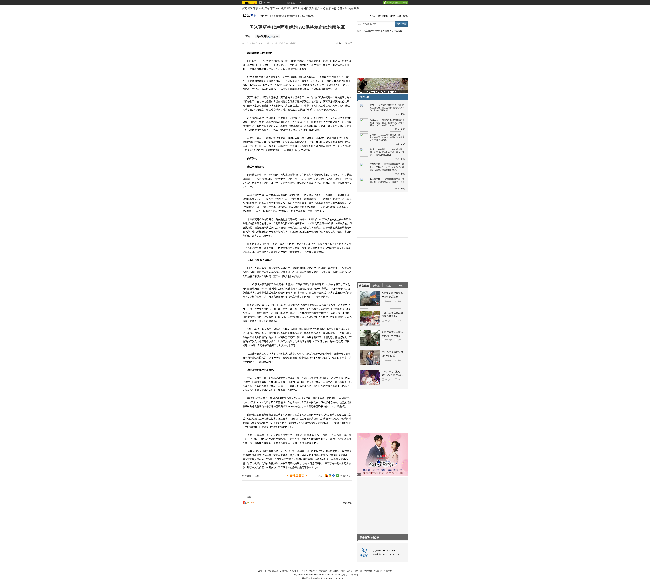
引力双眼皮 (397, 30)
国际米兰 (310, 16)
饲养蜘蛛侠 (377, 30)
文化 (261, 8)
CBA (379, 16)
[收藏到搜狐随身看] (337, 475)
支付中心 (284, 571)
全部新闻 (378, 571)
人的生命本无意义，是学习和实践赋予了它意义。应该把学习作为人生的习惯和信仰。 (387, 137)
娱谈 (289, 8)
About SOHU (347, 571)
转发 (397, 114)
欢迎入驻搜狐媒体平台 (397, 2)
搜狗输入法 (273, 571)
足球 (399, 16)
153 (399, 301)
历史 (266, 8)
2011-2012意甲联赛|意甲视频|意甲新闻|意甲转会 (281, 16)
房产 (317, 8)
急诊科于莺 (375, 179)
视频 (283, 8)
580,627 (388, 340)
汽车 (311, 8)
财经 (294, 8)
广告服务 (303, 571)
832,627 (388, 301)
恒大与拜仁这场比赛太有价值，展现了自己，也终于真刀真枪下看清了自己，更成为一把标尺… (387, 123)
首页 (244, 8)
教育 (334, 8)
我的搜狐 (291, 3)
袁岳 (372, 105)
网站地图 (368, 571)
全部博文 (388, 571)
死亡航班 (368, 30)
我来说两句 (267, 36)
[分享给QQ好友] (330, 475)
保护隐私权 (334, 571)
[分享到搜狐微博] (326, 475)
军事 (255, 8)
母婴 (339, 8)
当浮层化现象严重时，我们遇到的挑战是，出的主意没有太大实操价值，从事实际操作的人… (387, 108)
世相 (300, 8)
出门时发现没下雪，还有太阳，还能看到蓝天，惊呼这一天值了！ (387, 182)
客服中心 (313, 571)
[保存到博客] (345, 476)
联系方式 (323, 571)
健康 (328, 8)
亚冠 (392, 16)
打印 (341, 43)
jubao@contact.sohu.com (336, 578)
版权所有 (354, 574)
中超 (385, 16)
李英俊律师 (375, 164)
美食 (350, 8)
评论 (403, 114)
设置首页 (262, 571)
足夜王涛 (374, 120)
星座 (356, 8)
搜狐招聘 (294, 571)
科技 (306, 8)
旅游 (345, 8)
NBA (278, 8)
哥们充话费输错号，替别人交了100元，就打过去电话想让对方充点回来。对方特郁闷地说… (387, 167)
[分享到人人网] (333, 475)
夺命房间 (387, 30)
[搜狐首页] (249, 2)
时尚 (322, 8)
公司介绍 (358, 571)
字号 (350, 43)
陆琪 (372, 149)
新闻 (250, 8)
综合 (405, 16)
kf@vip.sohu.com (391, 554)
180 (399, 340)
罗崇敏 (373, 135)
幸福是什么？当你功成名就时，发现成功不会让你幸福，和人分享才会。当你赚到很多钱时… (387, 152)
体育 (272, 8)
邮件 (300, 3)
